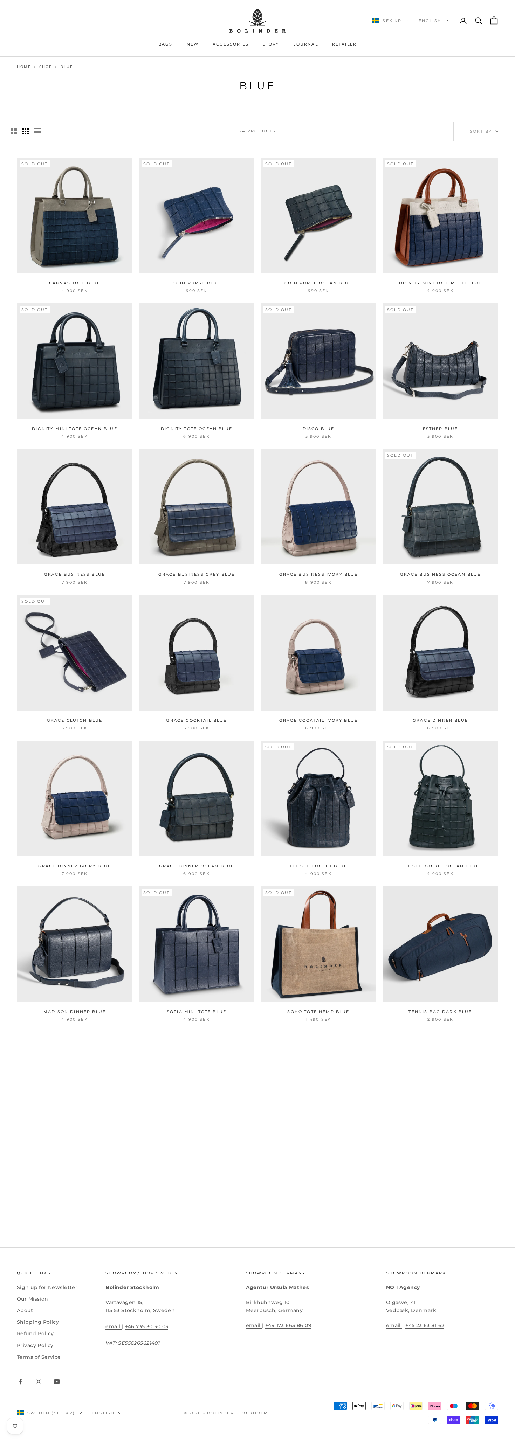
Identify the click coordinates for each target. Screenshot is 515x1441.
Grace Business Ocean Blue (440, 574)
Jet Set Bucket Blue (318, 866)
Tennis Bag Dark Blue (440, 1012)
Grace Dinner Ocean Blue (196, 866)
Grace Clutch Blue (75, 720)
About (25, 1310)
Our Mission (32, 1299)
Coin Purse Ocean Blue (318, 283)
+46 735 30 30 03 (147, 1326)
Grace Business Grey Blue (196, 574)
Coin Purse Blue (196, 283)
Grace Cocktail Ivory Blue (318, 720)
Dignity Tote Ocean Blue (196, 429)
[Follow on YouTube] (56, 1381)
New (193, 44)
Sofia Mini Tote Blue (196, 1012)
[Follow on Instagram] (38, 1381)
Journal (306, 44)
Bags (165, 44)
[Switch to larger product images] (14, 131)
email (113, 1326)
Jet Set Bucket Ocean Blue (440, 866)
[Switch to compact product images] (37, 131)
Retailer (344, 44)
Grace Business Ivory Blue (318, 574)
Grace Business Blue (74, 574)
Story (271, 44)
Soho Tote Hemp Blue (318, 1012)
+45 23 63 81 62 (424, 1325)
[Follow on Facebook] (20, 1381)
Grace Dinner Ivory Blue (74, 866)
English (430, 20)
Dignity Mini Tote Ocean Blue (74, 429)
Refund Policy (35, 1333)
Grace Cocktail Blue (196, 720)
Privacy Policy (35, 1345)
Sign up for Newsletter (47, 1287)
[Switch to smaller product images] (25, 131)
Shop (45, 66)
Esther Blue (440, 429)
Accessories (231, 44)
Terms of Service (39, 1357)
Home (24, 66)
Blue (66, 66)
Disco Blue (319, 429)
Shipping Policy (38, 1322)
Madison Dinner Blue (74, 1012)
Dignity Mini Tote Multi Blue (440, 283)
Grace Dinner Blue (440, 720)
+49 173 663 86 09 (288, 1325)
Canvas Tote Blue (75, 283)
